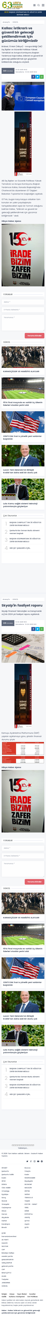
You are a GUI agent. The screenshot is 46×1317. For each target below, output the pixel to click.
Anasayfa (6, 22)
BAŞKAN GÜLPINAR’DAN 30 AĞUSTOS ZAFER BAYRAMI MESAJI (23, 13)
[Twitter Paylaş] (37, 77)
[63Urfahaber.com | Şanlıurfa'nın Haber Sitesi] (12, 5)
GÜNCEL (15, 22)
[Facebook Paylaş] (33, 77)
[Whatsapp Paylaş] (42, 77)
